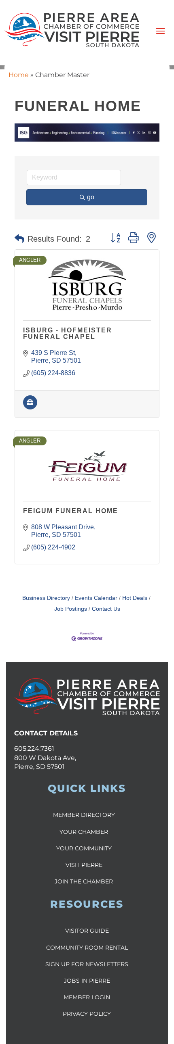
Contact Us (106, 609)
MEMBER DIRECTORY (84, 814)
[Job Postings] (30, 407)
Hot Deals (134, 598)
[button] (19, 239)
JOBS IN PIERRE (87, 980)
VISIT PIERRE (84, 865)
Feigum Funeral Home (70, 510)
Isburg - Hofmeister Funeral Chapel (67, 333)
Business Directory (46, 598)
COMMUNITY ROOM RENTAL (87, 947)
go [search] (90, 197)
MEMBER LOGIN (87, 997)
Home (18, 75)
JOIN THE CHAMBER (84, 881)
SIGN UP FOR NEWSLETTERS (86, 964)
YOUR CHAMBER (83, 831)
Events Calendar (96, 598)
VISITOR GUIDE (87, 930)
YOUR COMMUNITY (84, 848)
